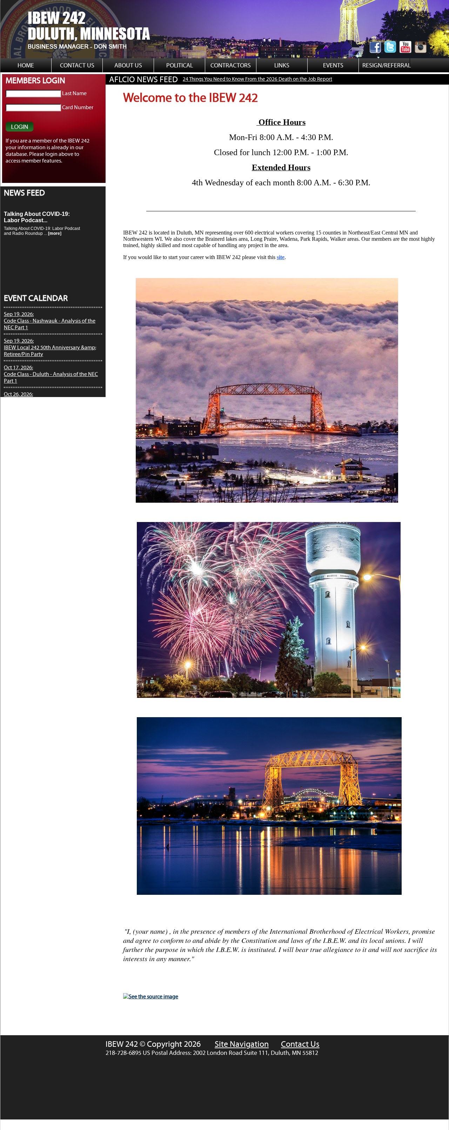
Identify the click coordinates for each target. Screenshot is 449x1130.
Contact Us (77, 65)
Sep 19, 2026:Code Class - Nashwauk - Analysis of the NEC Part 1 (49, 321)
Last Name (74, 93)
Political (179, 65)
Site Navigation (242, 1044)
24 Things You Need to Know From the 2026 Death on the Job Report (209, 79)
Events (333, 65)
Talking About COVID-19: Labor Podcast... (37, 208)
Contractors (230, 65)
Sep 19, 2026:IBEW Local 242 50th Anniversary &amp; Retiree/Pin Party (50, 347)
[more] (54, 224)
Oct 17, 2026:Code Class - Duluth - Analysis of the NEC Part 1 (51, 374)
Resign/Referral (384, 65)
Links (281, 65)
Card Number (77, 107)
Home (26, 65)
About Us (128, 65)
